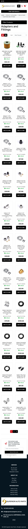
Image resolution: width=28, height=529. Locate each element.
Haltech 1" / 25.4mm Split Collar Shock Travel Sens (7, 150)
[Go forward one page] (16, 431)
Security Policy (14, 494)
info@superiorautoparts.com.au (13, 511)
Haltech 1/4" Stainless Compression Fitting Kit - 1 (7, 215)
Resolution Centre (14, 471)
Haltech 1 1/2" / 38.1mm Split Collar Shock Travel (7, 85)
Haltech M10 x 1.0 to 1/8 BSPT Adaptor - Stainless (7, 409)
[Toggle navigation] (18, 6)
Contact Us (14, 482)
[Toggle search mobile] (21, 6)
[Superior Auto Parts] (8, 6)
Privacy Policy (14, 456)
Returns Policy (14, 492)
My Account (14, 467)
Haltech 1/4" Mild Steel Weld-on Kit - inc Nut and (7, 182)
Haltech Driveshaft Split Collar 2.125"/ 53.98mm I (21, 344)
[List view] (5, 35)
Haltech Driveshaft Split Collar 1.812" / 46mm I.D (21, 311)
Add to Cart (7, 65)
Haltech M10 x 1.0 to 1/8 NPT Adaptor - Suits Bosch (21, 409)
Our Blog (14, 480)
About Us (14, 478)
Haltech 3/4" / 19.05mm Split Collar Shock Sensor (21, 247)
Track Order (14, 469)
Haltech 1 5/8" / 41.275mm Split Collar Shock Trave (21, 117)
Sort (11, 35)
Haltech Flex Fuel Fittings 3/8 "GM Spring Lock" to (21, 376)
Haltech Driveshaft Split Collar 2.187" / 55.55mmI (7, 376)
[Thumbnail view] (2, 35)
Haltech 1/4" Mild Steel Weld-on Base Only (21, 150)
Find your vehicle (14, 11)
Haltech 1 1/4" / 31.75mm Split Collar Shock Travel (21, 85)
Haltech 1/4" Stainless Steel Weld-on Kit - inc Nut (7, 247)
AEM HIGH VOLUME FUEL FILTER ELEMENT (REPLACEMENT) (7, 53)
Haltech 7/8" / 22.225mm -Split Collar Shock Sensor (7, 279)
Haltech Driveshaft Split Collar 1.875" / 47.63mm (7, 344)
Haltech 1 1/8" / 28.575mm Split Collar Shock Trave (7, 117)
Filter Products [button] (8, 22)
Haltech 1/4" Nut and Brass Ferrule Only (21, 182)
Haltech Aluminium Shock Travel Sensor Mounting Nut (7, 312)
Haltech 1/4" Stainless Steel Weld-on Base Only (21, 214)
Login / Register (23, 1)
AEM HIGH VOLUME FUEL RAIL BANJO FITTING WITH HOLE (21, 53)
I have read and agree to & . (12, 455)
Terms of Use (14, 488)
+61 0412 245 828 (9, 508)
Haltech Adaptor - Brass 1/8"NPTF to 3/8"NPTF (21, 279)
